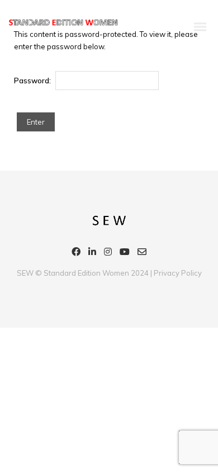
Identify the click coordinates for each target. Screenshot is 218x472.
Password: (33, 80)
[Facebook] (76, 253)
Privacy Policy (178, 272)
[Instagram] (108, 253)
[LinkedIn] (92, 253)
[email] (142, 253)
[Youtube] (125, 253)
